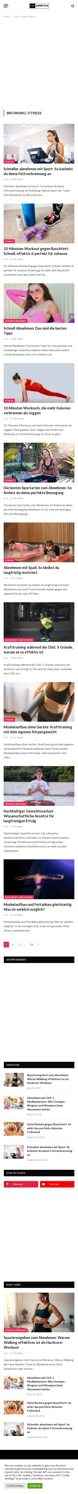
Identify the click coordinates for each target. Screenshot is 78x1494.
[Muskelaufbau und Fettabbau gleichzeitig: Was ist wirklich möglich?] (39, 879)
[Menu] (6, 6)
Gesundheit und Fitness (18, 639)
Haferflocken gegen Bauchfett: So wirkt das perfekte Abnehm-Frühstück (49, 1128)
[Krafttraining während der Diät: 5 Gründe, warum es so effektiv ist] (39, 622)
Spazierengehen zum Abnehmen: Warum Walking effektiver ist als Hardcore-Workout (48, 1078)
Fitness (9, 161)
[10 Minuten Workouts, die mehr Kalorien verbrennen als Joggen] (39, 383)
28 (31, 944)
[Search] (72, 6)
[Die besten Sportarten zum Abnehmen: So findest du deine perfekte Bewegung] (39, 462)
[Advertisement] (39, 63)
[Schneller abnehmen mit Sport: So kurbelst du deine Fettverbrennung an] (39, 143)
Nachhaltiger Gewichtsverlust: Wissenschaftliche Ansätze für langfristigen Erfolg (29, 816)
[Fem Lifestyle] (39, 6)
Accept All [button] (35, 1485)
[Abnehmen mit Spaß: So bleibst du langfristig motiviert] (39, 542)
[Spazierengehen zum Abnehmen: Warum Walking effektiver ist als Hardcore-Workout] (14, 1080)
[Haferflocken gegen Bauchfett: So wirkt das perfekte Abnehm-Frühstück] (14, 1129)
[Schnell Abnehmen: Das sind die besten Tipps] (39, 303)
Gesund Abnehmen (15, 320)
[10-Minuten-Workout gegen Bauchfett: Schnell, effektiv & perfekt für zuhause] (39, 223)
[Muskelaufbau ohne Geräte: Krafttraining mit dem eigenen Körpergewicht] (39, 702)
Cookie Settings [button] (15, 1485)
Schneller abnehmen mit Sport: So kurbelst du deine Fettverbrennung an (49, 1150)
